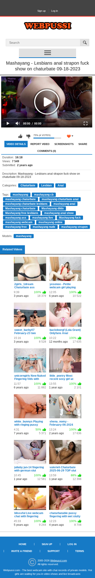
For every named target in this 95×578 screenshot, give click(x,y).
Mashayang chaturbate (20, 208)
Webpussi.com (58, 560)
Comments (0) (46, 151)
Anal (61, 185)
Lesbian (46, 185)
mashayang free (16, 226)
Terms (79, 551)
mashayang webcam (19, 222)
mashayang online (50, 222)
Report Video (40, 144)
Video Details (16, 144)
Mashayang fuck (70, 217)
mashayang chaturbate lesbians (26, 203)
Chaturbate (28, 185)
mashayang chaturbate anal (60, 199)
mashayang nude (44, 226)
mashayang (20, 194)
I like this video (20, 136)
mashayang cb (43, 194)
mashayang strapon (74, 226)
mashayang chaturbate (20, 199)
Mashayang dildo (53, 208)
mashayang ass (15, 217)
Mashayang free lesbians (21, 213)
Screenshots (64, 144)
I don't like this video (28, 136)
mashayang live (42, 217)
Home (22, 544)
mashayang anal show (59, 213)
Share (82, 144)
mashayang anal (64, 203)
